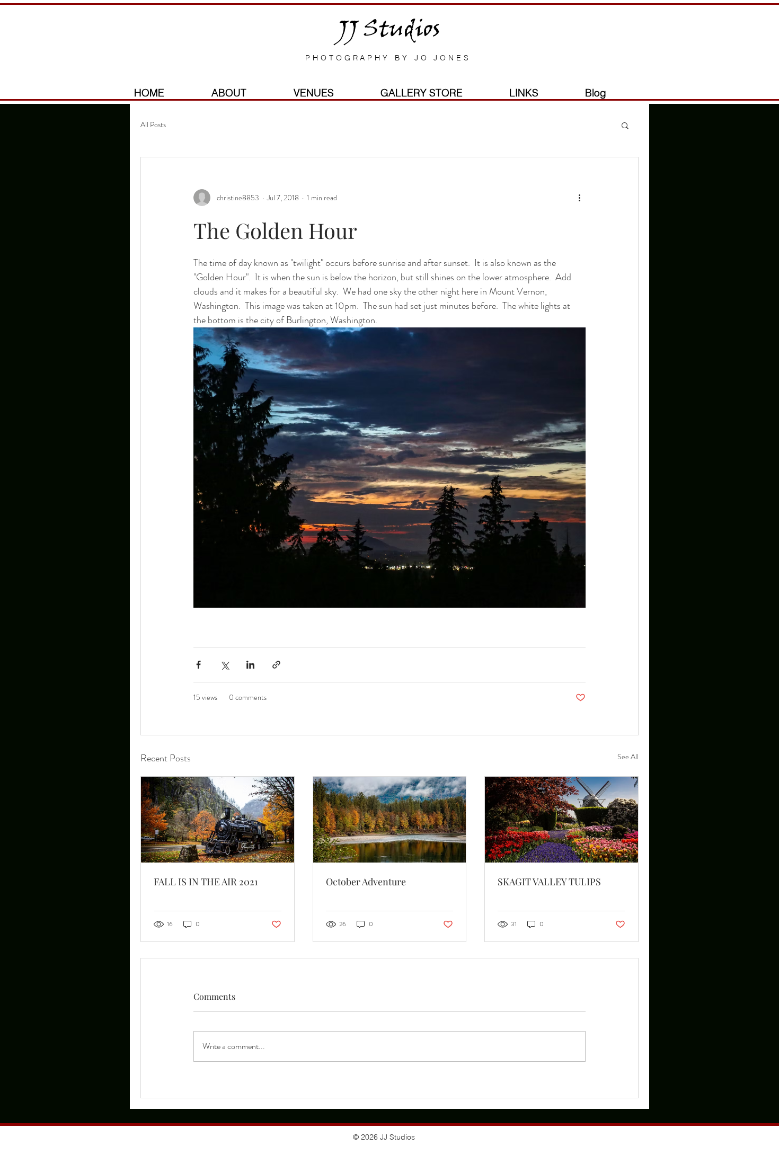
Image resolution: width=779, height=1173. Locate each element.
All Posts (153, 125)
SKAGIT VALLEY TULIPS (549, 881)
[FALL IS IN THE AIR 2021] (217, 820)
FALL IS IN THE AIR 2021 (206, 881)
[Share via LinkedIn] (250, 665)
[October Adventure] (389, 820)
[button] (625, 125)
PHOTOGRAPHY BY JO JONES (388, 58)
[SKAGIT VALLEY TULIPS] (561, 820)
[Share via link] (276, 665)
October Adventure (366, 881)
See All (628, 756)
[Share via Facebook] (198, 665)
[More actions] (579, 197)
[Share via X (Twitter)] (224, 665)
